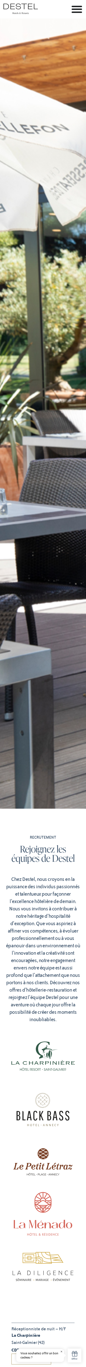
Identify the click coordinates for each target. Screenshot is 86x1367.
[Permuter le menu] (77, 9)
